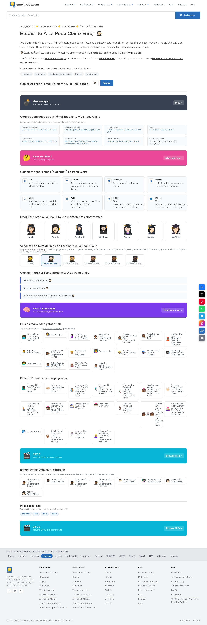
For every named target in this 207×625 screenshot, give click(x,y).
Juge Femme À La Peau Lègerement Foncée (55, 353)
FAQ (193, 4)
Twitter (108, 590)
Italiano (58, 556)
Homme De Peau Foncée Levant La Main (31, 388)
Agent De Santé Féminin (31, 351)
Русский (98, 556)
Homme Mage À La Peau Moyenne (79, 405)
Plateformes (105, 4)
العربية (142, 556)
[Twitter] (15, 591)
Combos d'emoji (146, 572)
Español (23, 556)
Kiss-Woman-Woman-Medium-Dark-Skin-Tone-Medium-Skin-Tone (151, 390)
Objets (42, 581)
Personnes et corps (48, 26)
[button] (40, 130)
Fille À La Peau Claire (30, 493)
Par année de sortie (147, 581)
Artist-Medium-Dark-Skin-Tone (151, 336)
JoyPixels (109, 599)
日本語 (122, 556)
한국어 (132, 556)
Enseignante (102, 351)
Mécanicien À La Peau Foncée (151, 352)
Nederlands (71, 556)
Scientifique (54, 334)
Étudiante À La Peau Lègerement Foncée (79, 482)
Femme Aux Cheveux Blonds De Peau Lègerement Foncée (102, 436)
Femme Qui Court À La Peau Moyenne (78, 434)
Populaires (158, 4)
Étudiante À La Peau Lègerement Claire (31, 482)
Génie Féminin (31, 432)
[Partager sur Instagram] (202, 323)
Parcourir (70, 4)
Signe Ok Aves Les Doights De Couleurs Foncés (126, 407)
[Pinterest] (21, 591)
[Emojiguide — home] (24, 5)
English (11, 556)
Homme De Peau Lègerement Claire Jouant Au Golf (103, 389)
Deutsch (35, 556)
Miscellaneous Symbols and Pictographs (162, 142)
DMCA (174, 590)
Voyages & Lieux (47, 590)
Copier (106, 83)
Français (47, 556)
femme (78, 74)
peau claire (92, 74)
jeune (54, 514)
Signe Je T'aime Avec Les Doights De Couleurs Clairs (174, 389)
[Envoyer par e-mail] (202, 338)
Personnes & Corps (48, 572)
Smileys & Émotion (48, 594)
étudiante (40, 74)
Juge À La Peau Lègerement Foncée (102, 337)
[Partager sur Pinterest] (202, 302)
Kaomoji (182, 4)
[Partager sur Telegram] (202, 316)
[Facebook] (9, 591)
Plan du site (185, 620)
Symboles (44, 585)
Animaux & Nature (48, 599)
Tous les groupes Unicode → (52, 607)
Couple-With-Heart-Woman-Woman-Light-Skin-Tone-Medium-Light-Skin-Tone (175, 409)
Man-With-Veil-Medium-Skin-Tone (79, 365)
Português (86, 556)
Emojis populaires (146, 590)
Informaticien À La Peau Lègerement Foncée (30, 337)
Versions (143, 4)
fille (36, 514)
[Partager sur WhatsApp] (202, 309)
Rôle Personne (68, 26)
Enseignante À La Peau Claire (151, 480)
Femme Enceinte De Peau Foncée (79, 336)
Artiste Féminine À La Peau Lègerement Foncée (127, 338)
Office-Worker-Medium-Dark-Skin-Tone (55, 365)
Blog (171, 4)
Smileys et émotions (82, 594)
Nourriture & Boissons (49, 603)
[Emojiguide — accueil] (9, 570)
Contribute (176, 572)
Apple (108, 572)
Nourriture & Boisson (82, 603)
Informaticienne (32, 363)
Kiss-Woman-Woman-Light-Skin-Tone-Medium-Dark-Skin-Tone (55, 407)
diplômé (26, 514)
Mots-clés (142, 577)
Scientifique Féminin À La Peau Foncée (175, 352)
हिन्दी (151, 556)
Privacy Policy (177, 581)
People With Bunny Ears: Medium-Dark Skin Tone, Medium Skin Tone (152, 414)
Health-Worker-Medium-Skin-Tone (103, 366)
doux (45, 514)
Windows (109, 585)
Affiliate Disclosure (180, 585)
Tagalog (174, 556)
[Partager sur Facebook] (202, 287)
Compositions (125, 4)
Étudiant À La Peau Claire (127, 480)
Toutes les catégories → (83, 607)
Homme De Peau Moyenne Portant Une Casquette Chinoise (174, 339)
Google (109, 577)
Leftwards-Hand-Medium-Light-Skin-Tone (55, 388)
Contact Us (176, 594)
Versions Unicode (146, 585)
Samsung (109, 594)
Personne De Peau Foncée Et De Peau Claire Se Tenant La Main (79, 390)
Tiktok (108, 603)
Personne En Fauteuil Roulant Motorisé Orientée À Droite (31, 409)
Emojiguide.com (27, 26)
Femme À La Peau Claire (174, 480)
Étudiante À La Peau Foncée (55, 480)
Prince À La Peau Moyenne (78, 352)
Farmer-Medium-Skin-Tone (127, 352)
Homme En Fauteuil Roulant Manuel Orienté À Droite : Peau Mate (127, 391)
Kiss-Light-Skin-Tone (101, 404)
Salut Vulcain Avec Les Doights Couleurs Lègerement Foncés (54, 436)
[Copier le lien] (202, 331)
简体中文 (110, 556)
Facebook (110, 581)
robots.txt (196, 620)
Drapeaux (44, 577)
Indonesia (161, 556)
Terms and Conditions (181, 577)
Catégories (86, 4)
